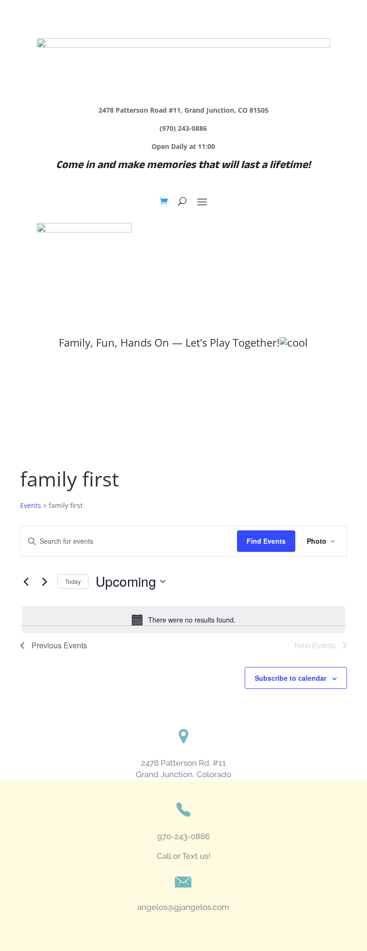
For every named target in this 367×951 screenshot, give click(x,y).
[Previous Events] (26, 581)
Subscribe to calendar (290, 678)
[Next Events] (44, 581)
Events (30, 505)
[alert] (183, 619)
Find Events (266, 541)
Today (73, 581)
